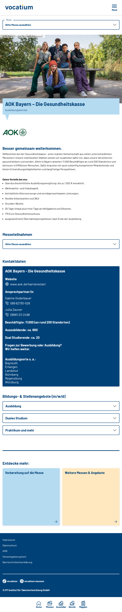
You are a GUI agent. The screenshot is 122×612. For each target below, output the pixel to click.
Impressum (9, 539)
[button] (61, 24)
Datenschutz (10, 545)
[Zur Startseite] (26, 7)
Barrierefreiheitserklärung (17, 562)
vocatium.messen (34, 581)
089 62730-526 (20, 303)
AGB (5, 550)
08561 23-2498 (20, 314)
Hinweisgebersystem (14, 556)
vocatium (12, 581)
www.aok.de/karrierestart (28, 284)
